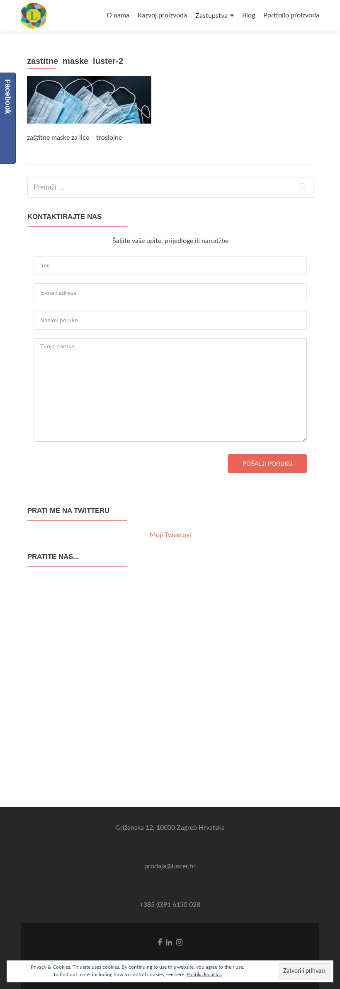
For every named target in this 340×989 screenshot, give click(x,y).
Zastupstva (211, 15)
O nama (118, 15)
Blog (248, 15)
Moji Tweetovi (170, 535)
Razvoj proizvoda (162, 15)
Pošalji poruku (267, 463)
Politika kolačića (204, 974)
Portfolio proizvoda (291, 15)
